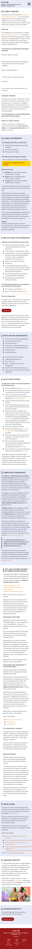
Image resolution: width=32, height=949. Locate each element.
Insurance (24, 451)
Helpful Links (6, 310)
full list (23, 289)
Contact (24, 941)
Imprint (8, 941)
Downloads (9, 418)
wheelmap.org (11, 722)
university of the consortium (12, 34)
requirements (26, 388)
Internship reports (7, 919)
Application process (18, 398)
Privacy (8, 943)
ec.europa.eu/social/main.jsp (15, 535)
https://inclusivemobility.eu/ (15, 719)
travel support (13, 813)
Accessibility (8, 945)
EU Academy (18, 880)
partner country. (13, 17)
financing (22, 447)
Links (17, 945)
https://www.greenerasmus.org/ (14, 853)
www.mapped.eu (11, 724)
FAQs (17, 941)
